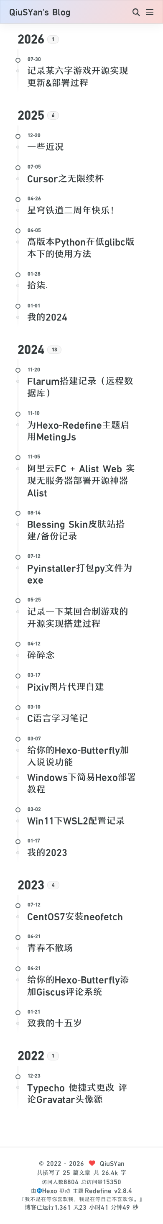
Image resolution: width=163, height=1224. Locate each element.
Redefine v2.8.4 (108, 1190)
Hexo (49, 1190)
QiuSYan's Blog (39, 12)
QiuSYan (112, 1163)
